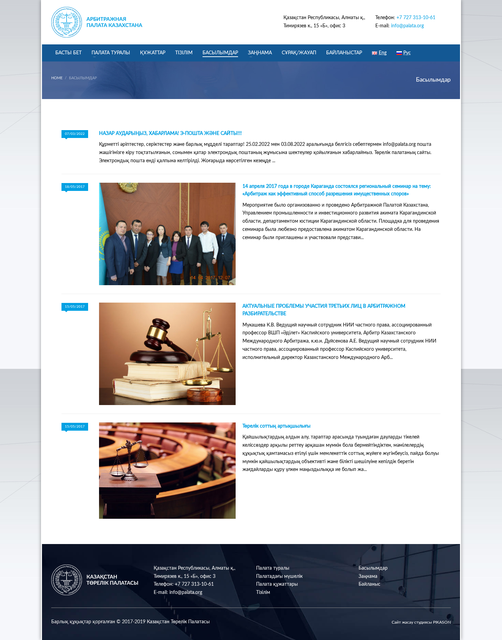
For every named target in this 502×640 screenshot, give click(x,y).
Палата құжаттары (277, 584)
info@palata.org (407, 26)
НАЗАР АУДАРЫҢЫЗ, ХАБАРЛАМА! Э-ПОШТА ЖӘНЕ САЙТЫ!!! (170, 133)
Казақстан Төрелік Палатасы (178, 622)
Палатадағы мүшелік (279, 576)
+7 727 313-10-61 (415, 17)
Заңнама (368, 576)
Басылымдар (373, 568)
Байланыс (369, 584)
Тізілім (263, 592)
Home (56, 78)
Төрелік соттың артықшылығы (276, 426)
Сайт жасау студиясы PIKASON (421, 622)
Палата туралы (272, 568)
